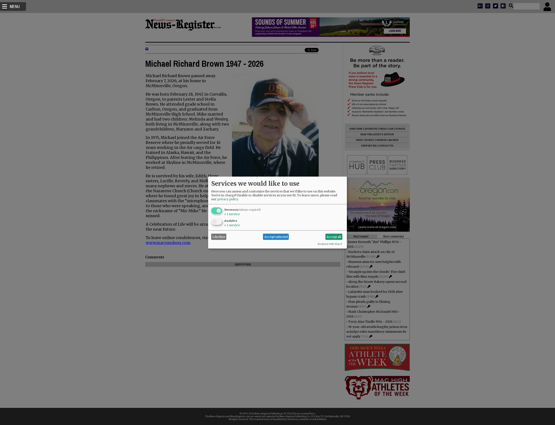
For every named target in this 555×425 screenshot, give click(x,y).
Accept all (333, 237)
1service (232, 214)
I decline (218, 237)
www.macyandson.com (168, 242)
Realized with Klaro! (330, 244)
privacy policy (227, 199)
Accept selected (276, 237)
